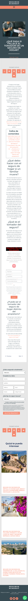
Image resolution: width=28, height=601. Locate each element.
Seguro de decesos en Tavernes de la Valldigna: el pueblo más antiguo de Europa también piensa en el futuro (14, 572)
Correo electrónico (11, 279)
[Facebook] (11, 598)
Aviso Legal (14, 592)
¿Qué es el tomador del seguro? (14, 142)
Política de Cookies (14, 593)
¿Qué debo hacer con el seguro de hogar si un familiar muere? (14, 137)
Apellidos (8, 274)
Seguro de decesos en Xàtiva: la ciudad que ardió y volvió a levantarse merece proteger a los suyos (14, 490)
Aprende (12, 57)
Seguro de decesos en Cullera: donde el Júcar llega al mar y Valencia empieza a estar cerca (12, 534)
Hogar (17, 57)
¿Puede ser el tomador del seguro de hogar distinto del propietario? (15, 152)
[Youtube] (14, 598)
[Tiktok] (17, 598)
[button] (14, 7)
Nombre (8, 269)
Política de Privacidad (22, 592)
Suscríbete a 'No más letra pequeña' (14, 146)
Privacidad (9, 283)
